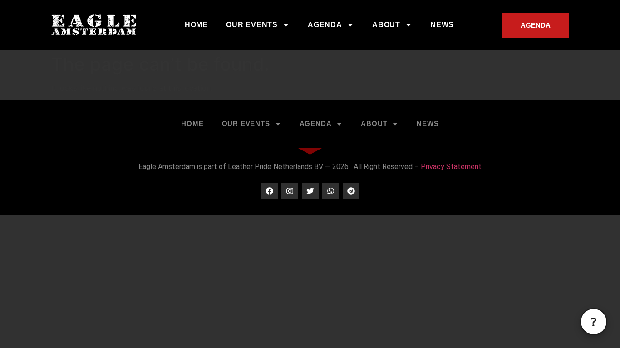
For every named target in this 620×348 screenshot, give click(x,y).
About (386, 25)
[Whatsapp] (330, 191)
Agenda (325, 25)
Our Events (252, 25)
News (442, 25)
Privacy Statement (451, 166)
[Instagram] (289, 191)
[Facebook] (269, 191)
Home (196, 25)
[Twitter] (310, 191)
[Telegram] (351, 191)
